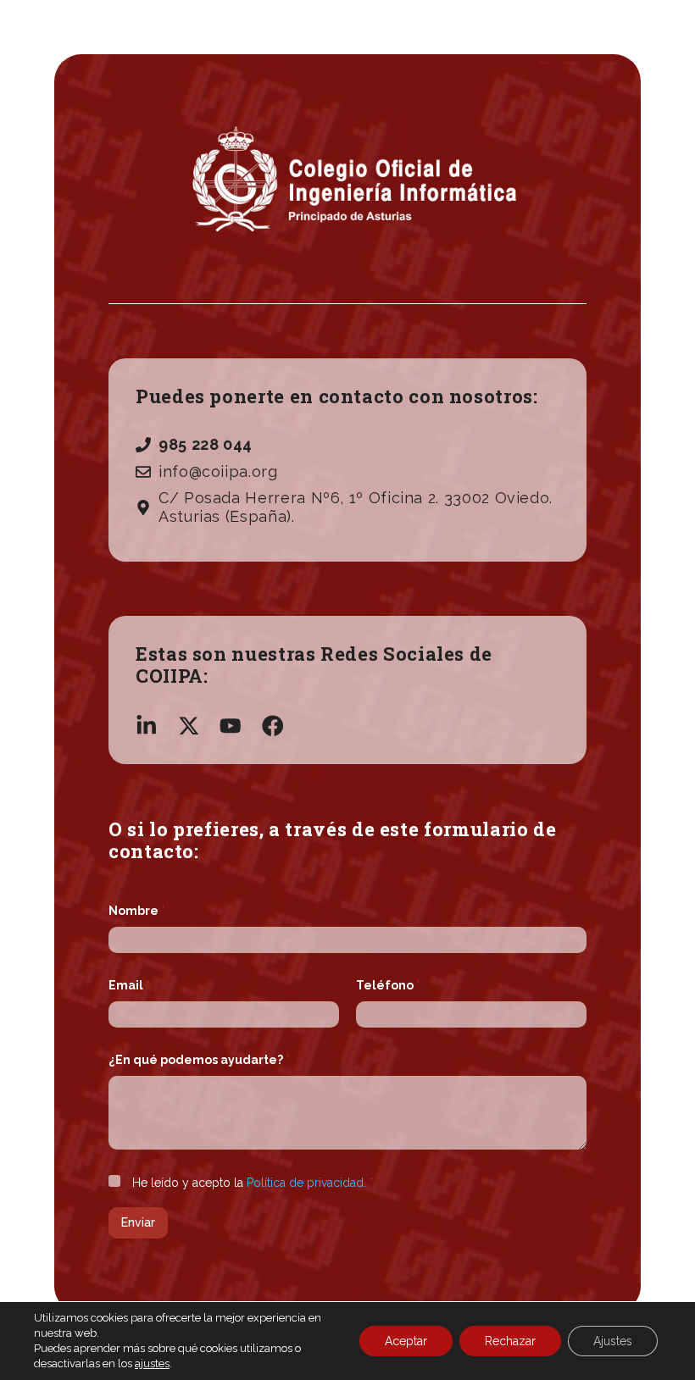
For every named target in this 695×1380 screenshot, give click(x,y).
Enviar (138, 1222)
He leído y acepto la (253, 1182)
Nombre (136, 910)
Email (129, 985)
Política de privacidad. (306, 1182)
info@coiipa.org (218, 471)
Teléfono (388, 985)
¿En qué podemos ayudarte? (199, 1060)
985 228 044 (205, 444)
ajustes (152, 1363)
